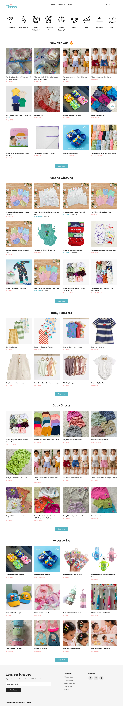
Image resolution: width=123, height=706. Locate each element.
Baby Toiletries (36, 28)
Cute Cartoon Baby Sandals (72, 115)
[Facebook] (90, 678)
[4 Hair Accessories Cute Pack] (76, 559)
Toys (112, 27)
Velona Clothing (61, 28)
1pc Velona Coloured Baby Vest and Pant (17, 251)
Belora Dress (38, 115)
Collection (60, 4)
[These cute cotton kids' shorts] (104, 61)
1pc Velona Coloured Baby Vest (101, 212)
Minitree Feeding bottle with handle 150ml (103, 576)
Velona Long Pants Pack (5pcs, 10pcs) (103, 153)
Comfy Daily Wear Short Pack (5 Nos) (46, 439)
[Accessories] (49, 20)
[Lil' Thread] (12, 4)
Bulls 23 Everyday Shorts (99, 439)
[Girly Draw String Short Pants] (76, 424)
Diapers (74, 27)
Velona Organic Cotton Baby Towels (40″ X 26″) (17, 154)
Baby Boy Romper (11, 347)
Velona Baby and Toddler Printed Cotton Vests (102, 289)
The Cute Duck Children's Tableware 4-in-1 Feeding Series (47, 78)
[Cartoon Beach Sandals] (76, 137)
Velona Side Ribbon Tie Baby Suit (45, 250)
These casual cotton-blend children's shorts (75, 78)
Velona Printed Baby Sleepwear (16, 288)
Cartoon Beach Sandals (70, 153)
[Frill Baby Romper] (76, 367)
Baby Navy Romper (97, 347)
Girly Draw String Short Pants (72, 439)
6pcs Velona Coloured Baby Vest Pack (46, 288)
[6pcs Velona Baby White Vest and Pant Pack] (47, 196)
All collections (68, 677)
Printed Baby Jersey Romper (43, 347)
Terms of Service (69, 683)
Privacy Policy (68, 680)
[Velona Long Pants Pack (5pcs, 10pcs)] (104, 137)
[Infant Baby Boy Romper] (104, 367)
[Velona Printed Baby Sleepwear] (19, 272)
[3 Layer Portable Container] (76, 597)
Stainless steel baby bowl (14, 648)
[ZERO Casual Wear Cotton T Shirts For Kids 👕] (19, 99)
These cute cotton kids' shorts (101, 77)
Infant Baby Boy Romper (99, 383)
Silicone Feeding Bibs (41, 648)
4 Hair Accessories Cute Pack (72, 574)
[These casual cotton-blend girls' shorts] (104, 462)
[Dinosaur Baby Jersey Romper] (76, 331)
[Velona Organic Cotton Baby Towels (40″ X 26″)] (19, 137)
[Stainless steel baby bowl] (19, 633)
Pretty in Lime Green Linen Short (16, 478)
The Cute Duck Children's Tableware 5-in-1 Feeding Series (18, 78)
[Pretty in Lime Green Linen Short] (19, 462)
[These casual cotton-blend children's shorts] (76, 61)
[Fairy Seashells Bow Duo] (47, 597)
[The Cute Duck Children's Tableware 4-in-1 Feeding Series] (47, 61)
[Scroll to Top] (119, 696)
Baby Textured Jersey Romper (16, 383)
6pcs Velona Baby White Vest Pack (74, 212)
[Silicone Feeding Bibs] (47, 633)
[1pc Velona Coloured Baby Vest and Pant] (19, 234)
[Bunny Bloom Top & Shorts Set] (76, 500)
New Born (23, 27)
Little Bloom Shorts (97, 516)
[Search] (101, 4)
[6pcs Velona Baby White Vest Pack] (76, 196)
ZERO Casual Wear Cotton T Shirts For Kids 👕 (18, 116)
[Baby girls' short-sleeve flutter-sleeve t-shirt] (19, 500)
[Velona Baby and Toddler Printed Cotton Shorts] (76, 272)
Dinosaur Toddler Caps (13, 613)
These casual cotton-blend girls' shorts (104, 478)
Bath (87, 27)
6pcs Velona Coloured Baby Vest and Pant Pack (17, 213)
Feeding (99, 27)
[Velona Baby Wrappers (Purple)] (47, 137)
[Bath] (87, 20)
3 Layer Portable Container (72, 613)
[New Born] (24, 20)
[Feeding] (100, 20)
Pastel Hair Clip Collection (71, 648)
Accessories (48, 28)
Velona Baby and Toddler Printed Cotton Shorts (74, 289)
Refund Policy (68, 686)
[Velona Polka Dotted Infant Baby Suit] (104, 234)
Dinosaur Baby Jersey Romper (73, 347)
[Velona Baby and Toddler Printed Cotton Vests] (104, 272)
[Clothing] (11, 20)
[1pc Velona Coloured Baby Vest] (104, 196)
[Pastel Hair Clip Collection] (76, 633)
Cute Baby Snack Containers (100, 648)
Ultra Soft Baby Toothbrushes (100, 613)
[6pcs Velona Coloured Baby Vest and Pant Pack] (19, 196)
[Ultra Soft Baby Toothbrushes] (104, 597)
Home (53, 4)
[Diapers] (74, 20)
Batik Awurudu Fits (97, 115)
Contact (69, 4)
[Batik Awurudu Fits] (104, 99)
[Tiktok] (101, 678)
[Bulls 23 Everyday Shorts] (104, 424)
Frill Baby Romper (69, 383)
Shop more (61, 166)
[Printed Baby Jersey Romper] (47, 331)
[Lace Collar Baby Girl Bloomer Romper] (47, 367)
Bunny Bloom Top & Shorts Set (73, 516)
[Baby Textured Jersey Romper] (19, 367)
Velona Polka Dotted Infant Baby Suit (103, 250)
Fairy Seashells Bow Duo (42, 613)
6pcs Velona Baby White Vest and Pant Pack (46, 213)
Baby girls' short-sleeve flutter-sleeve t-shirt (18, 517)
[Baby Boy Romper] (19, 331)
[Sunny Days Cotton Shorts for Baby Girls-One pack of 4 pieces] (47, 500)
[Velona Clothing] (62, 20)
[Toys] (112, 20)
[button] (114, 4)
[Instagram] (96, 678)
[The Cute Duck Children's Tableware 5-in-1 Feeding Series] (19, 61)
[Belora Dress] (47, 99)
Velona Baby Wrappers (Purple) (44, 153)
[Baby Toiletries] (36, 20)
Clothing (11, 27)
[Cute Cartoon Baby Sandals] (76, 99)
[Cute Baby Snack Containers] (104, 633)
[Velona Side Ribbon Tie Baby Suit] (47, 234)
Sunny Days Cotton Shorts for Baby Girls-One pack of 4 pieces (45, 517)
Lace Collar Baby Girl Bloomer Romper (47, 383)
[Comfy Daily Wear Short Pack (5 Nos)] (47, 424)
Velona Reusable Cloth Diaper (72, 250)
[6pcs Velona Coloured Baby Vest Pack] (47, 272)
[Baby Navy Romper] (104, 331)
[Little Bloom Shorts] (104, 500)
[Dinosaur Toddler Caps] (19, 597)
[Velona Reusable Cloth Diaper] (76, 234)
